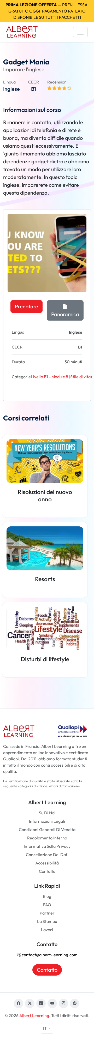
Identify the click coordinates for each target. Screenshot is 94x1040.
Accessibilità (47, 862)
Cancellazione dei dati (47, 854)
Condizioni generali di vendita (47, 829)
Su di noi (47, 812)
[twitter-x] (29, 1003)
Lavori (47, 929)
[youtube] (52, 1003)
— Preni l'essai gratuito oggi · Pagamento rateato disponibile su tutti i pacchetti (47, 11)
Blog (47, 896)
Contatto (47, 871)
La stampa (47, 921)
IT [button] (45, 1028)
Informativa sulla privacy (47, 846)
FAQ (47, 904)
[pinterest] (74, 1003)
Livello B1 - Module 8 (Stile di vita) (61, 376)
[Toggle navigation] (80, 32)
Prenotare (26, 306)
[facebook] (18, 1003)
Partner (47, 913)
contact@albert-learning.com (49, 954)
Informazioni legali (47, 821)
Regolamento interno (47, 837)
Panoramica (65, 314)
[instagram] (63, 1003)
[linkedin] (41, 1003)
